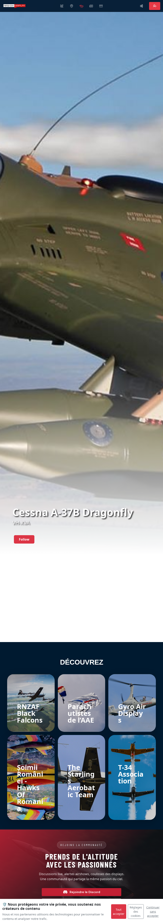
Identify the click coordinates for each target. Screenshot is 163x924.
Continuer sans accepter (153, 911)
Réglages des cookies (136, 911)
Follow (24, 539)
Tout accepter (118, 912)
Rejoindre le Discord (85, 892)
